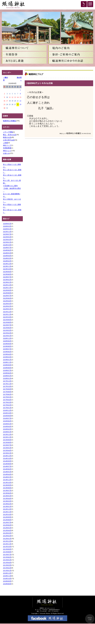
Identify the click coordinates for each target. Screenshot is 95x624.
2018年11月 (7, 362)
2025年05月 (7, 237)
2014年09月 (7, 461)
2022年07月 (7, 296)
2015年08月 (7, 442)
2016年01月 (7, 432)
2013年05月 (7, 496)
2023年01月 (7, 282)
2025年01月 (7, 242)
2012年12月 (7, 509)
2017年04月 (7, 400)
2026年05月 (7, 224)
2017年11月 (7, 384)
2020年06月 (7, 341)
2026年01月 (7, 229)
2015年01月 (7, 453)
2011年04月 (7, 562)
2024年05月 (7, 253)
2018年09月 (7, 365)
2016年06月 (7, 421)
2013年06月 (7, 493)
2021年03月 (7, 330)
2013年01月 (7, 506)
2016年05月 (7, 424)
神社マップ (7, 145)
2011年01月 (7, 570)
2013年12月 (7, 480)
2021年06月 (7, 328)
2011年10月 (7, 546)
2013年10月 (7, 482)
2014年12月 (7, 456)
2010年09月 (7, 581)
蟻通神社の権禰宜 (9, 121)
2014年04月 (7, 474)
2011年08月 (7, 552)
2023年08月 (7, 274)
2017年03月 (7, 402)
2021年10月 (7, 317)
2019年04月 (7, 354)
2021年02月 (7, 333)
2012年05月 (7, 528)
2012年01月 (7, 538)
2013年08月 (7, 488)
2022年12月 (7, 285)
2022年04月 (7, 301)
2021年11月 (7, 314)
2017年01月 (7, 408)
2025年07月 (7, 234)
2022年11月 (7, 288)
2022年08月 (7, 293)
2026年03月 (7, 226)
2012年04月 (7, 530)
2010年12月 (7, 573)
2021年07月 (7, 325)
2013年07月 (7, 490)
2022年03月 (7, 304)
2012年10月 (7, 514)
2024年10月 (7, 245)
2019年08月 (7, 346)
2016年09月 (7, 416)
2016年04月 (7, 426)
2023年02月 (7, 280)
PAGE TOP (90, 619)
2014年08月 (7, 464)
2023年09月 (7, 272)
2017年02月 (7, 405)
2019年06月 (7, 352)
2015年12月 (7, 434)
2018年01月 (7, 378)
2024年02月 (7, 261)
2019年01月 (7, 360)
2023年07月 (7, 277)
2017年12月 (7, 381)
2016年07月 (7, 418)
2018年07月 (7, 370)
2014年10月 (7, 458)
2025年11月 (7, 232)
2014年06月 (7, 469)
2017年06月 (7, 394)
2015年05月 (7, 448)
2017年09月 (7, 389)
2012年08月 (7, 520)
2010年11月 (7, 576)
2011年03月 (7, 565)
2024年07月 (7, 247)
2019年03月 (7, 357)
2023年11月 (7, 266)
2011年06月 (7, 557)
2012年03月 (7, 533)
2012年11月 (7, 512)
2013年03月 (7, 501)
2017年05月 (7, 397)
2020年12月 (7, 338)
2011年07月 (7, 554)
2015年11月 (7, 437)
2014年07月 (7, 466)
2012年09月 (7, 517)
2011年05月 (7, 560)
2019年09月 (7, 344)
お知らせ (6, 153)
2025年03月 (7, 239)
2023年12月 (7, 264)
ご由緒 (5, 143)
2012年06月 (7, 525)
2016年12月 (7, 410)
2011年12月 (7, 541)
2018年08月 (7, 368)
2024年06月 (7, 250)
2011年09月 (7, 549)
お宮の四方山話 (8, 140)
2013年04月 (7, 498)
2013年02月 (7, 504)
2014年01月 (7, 477)
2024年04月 (7, 256)
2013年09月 (7, 485)
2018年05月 (7, 376)
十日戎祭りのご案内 (10, 186)
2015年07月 (7, 445)
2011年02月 (7, 568)
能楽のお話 (7, 137)
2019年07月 (7, 349)
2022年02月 (7, 306)
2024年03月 (7, 258)
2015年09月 (7, 440)
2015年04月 (7, 450)
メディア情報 (8, 132)
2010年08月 (7, 584)
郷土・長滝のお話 (9, 135)
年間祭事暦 (7, 148)
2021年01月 (7, 336)
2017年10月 (7, 386)
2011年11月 (7, 544)
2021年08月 (7, 322)
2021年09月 (7, 320)
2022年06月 (7, 298)
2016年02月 (7, 429)
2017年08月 (7, 392)
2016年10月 (7, 413)
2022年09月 (7, 290)
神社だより (7, 151)
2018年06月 (7, 373)
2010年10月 (7, 578)
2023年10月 (7, 269)
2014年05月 (7, 472)
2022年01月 (7, 309)
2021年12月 (7, 312)
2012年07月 (7, 522)
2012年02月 (7, 536)
